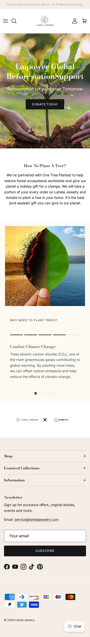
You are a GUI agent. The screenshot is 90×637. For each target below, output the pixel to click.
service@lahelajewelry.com (36, 519)
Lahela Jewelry (24, 620)
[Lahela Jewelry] (45, 21)
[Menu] (5, 20)
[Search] (16, 20)
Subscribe (45, 551)
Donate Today (45, 104)
